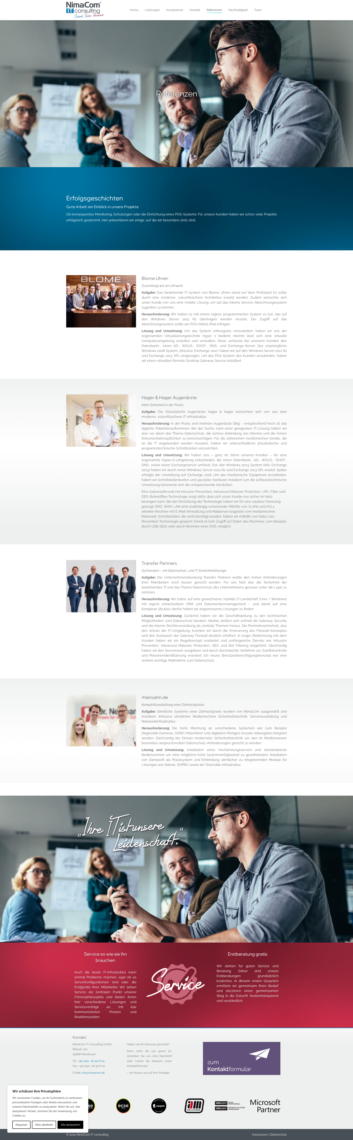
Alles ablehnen (44, 1124)
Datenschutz (278, 1134)
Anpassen (21, 1124)
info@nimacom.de (93, 1072)
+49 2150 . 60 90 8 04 (91, 1061)
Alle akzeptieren (70, 1124)
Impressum (260, 1134)
